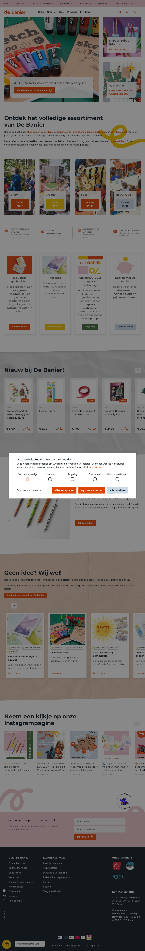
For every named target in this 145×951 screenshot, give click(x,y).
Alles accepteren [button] (64, 490)
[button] (29, 490)
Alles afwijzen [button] (118, 490)
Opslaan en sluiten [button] (91, 490)
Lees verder (95, 467)
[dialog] (72, 475)
